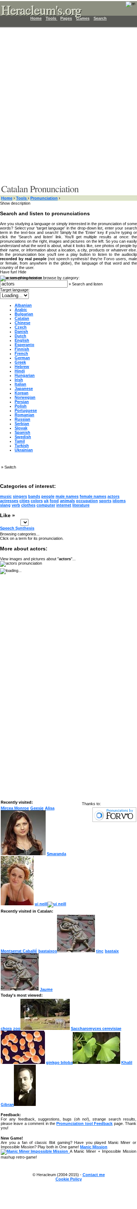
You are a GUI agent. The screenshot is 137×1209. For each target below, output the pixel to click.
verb (16, 505)
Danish (21, 331)
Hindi (20, 371)
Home (6, 198)
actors (113, 496)
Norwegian (25, 397)
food (54, 501)
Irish (19, 380)
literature (81, 505)
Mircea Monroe (15, 808)
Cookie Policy (69, 1179)
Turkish (22, 445)
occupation (87, 501)
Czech (21, 327)
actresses (9, 501)
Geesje (36, 808)
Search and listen (87, 284)
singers (20, 496)
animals (67, 501)
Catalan (22, 318)
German (22, 358)
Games (83, 18)
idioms (119, 501)
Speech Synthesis (17, 528)
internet (63, 505)
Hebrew (22, 366)
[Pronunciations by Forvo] (114, 820)
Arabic (21, 309)
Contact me (94, 1174)
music (6, 496)
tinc (99, 951)
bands (34, 496)
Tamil (20, 441)
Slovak (21, 428)
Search (100, 18)
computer (46, 505)
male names (67, 496)
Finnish (22, 349)
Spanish (22, 432)
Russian (22, 419)
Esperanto (24, 344)
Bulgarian (24, 314)
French (21, 353)
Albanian (23, 305)
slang (5, 505)
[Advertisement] (68, 105)
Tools (22, 198)
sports (105, 501)
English (22, 340)
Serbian (22, 423)
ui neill (41, 904)
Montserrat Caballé (19, 951)
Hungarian (25, 375)
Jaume (46, 989)
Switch (10, 467)
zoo (16, 1028)
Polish (21, 406)
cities (24, 501)
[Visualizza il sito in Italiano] (125, 6)
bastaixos (47, 951)
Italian (20, 384)
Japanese (24, 388)
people (47, 496)
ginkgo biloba (59, 1062)
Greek (20, 362)
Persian (22, 401)
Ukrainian (24, 450)
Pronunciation (44, 198)
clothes (28, 505)
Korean (21, 393)
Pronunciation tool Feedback (84, 1123)
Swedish (23, 437)
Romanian (24, 415)
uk (46, 501)
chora (6, 1028)
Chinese (22, 323)
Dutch (20, 336)
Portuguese (26, 410)
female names (93, 496)
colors (37, 501)
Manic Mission (93, 1147)
